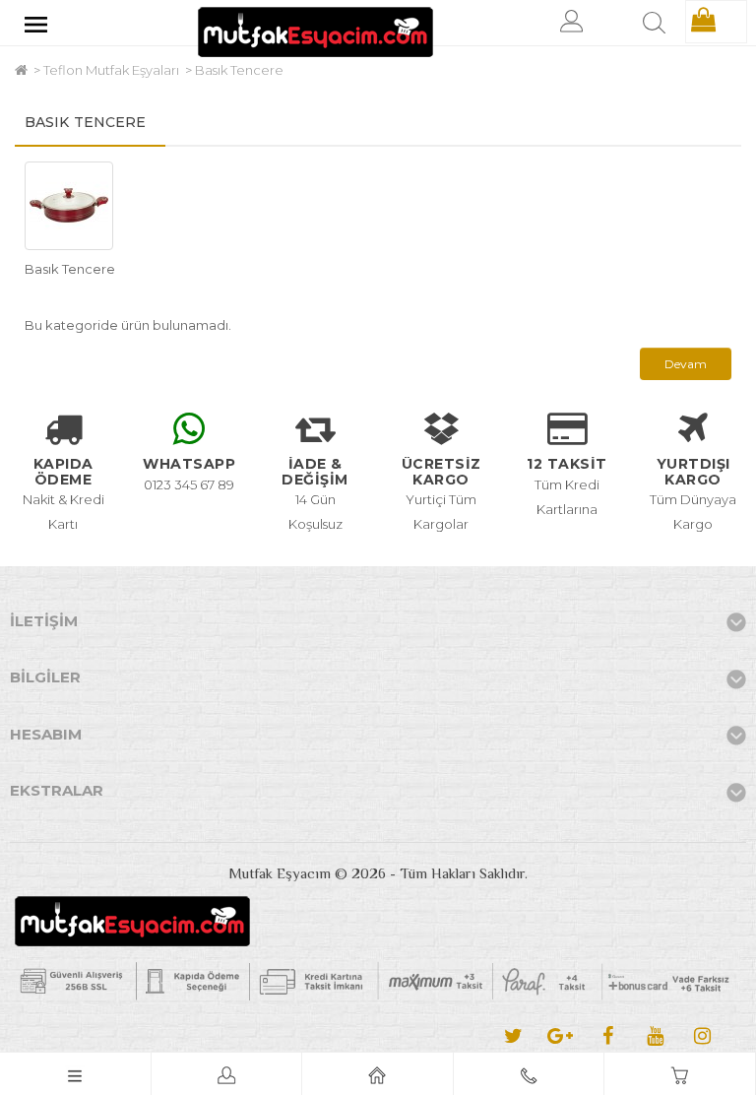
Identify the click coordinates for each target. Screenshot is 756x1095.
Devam (685, 363)
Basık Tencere (239, 70)
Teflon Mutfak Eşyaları (111, 70)
